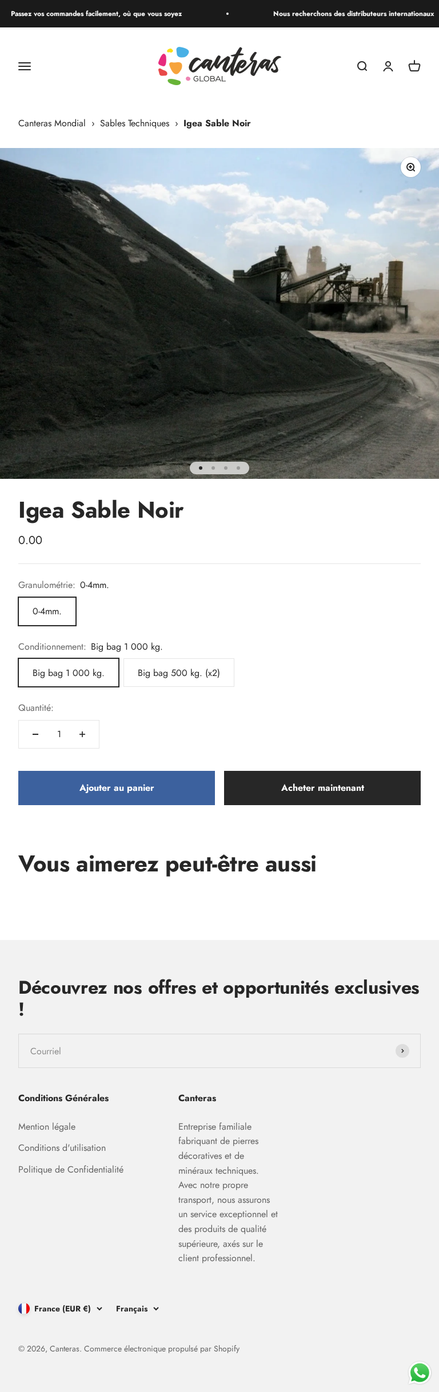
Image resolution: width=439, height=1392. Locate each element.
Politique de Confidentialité (70, 1169)
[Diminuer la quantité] (35, 734)
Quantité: (36, 707)
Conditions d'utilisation (62, 1147)
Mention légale (46, 1126)
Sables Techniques (134, 123)
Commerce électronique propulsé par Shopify (162, 1348)
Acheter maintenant (322, 787)
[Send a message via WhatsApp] (419, 1372)
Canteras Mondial (52, 123)
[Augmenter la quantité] (82, 734)
